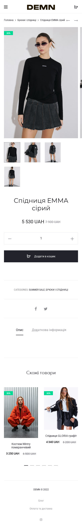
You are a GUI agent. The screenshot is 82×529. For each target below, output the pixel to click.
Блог (41, 500)
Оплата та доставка (41, 508)
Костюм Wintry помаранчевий (21, 445)
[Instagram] (41, 519)
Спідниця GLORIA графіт (61, 435)
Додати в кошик (45, 256)
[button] (26, 465)
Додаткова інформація (49, 330)
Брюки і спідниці (27, 20)
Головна (9, 20)
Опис (19, 330)
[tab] (19, 330)
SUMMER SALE (37, 289)
